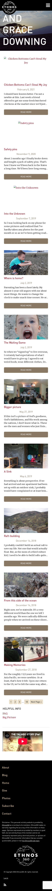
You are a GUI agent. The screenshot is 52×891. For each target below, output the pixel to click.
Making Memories (14, 665)
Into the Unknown (14, 213)
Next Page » (36, 701)
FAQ (5, 713)
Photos (6, 798)
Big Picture (9, 717)
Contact (6, 813)
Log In (6, 878)
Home (5, 783)
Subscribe (8, 805)
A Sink (8, 471)
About (5, 767)
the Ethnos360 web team (30, 841)
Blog (4, 775)
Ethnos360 (5, 825)
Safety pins (10, 149)
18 (27, 701)
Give (4, 790)
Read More (26, 112)
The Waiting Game (15, 342)
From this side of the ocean (20, 600)
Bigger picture (12, 407)
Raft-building (12, 536)
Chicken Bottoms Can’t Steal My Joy (25, 84)
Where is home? (13, 278)
